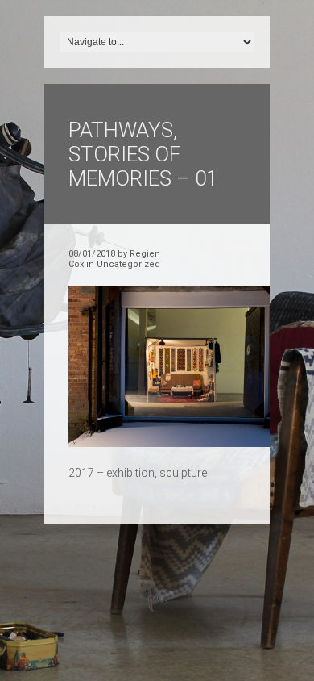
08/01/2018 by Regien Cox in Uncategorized (114, 259)
